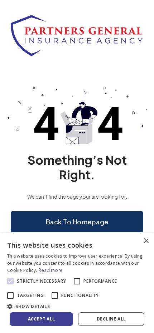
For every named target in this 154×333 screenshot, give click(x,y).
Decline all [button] (111, 319)
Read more (50, 270)
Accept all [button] (41, 319)
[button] (77, 306)
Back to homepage (77, 222)
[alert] (77, 283)
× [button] (146, 241)
